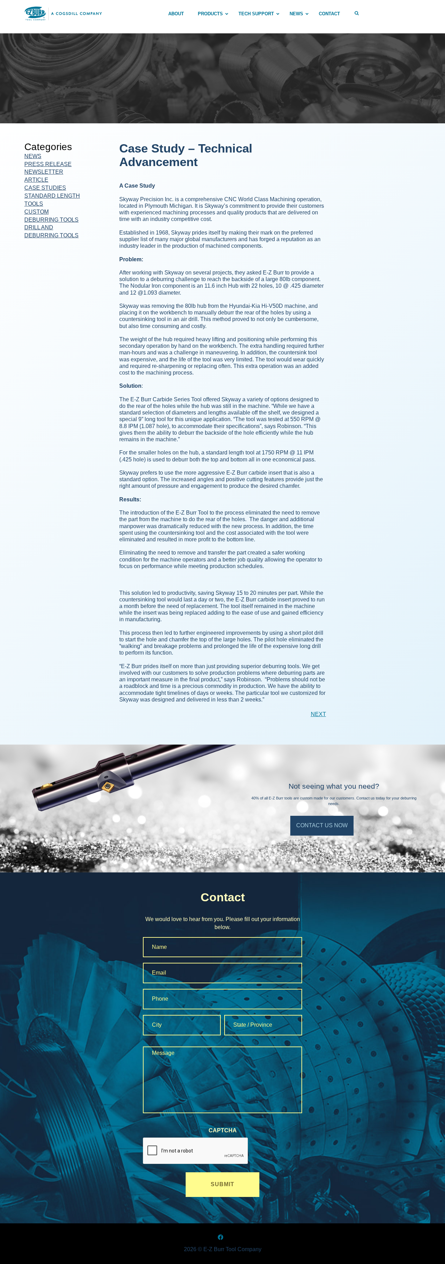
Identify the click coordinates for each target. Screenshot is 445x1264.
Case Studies (45, 188)
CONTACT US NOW (322, 825)
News (32, 156)
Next (318, 714)
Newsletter (43, 172)
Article (36, 180)
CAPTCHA (223, 1130)
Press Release (48, 164)
